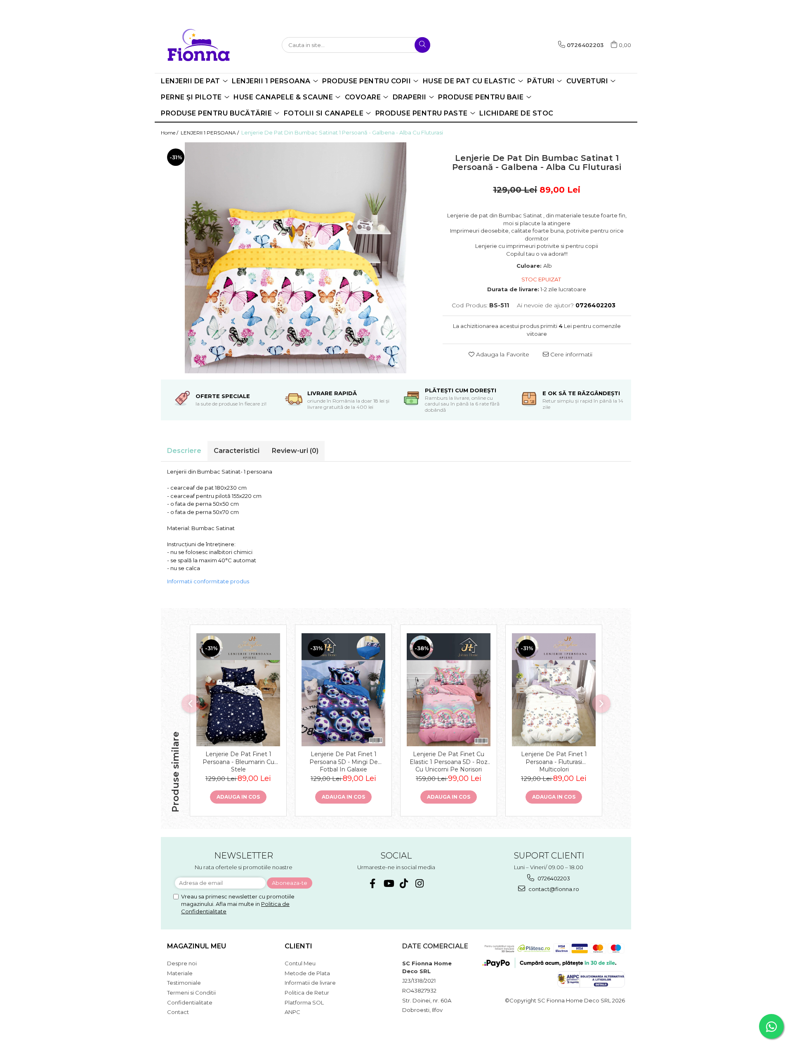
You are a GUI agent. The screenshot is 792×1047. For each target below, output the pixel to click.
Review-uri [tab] (295, 451)
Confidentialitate (189, 1002)
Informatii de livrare (310, 982)
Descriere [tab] (184, 451)
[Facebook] (372, 883)
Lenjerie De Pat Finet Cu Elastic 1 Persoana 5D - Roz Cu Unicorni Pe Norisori (449, 760)
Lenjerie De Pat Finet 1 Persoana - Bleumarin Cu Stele (238, 760)
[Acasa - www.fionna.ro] (204, 45)
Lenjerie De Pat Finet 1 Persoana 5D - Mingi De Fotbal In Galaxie (343, 760)
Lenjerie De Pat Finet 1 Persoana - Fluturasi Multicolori (554, 760)
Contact (178, 1012)
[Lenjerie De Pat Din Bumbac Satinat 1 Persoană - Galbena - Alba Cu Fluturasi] (295, 257)
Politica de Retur (307, 992)
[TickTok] (404, 883)
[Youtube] (388, 883)
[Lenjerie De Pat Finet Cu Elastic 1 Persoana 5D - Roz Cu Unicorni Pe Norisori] (448, 689)
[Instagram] (419, 883)
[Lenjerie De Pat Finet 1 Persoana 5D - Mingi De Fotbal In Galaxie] (343, 689)
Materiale (180, 973)
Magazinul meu (196, 946)
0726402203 (553, 878)
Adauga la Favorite (501, 354)
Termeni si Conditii (191, 992)
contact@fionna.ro (553, 889)
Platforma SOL (304, 1002)
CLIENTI (298, 946)
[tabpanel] (295, 257)
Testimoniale (184, 982)
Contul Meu (300, 963)
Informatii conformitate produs (208, 581)
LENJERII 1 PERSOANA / (210, 133)
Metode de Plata (307, 973)
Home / (170, 133)
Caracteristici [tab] (236, 451)
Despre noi (182, 963)
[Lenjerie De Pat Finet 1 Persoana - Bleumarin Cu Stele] (238, 689)
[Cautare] (422, 45)
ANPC (292, 1012)
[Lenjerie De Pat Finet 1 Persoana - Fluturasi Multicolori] (554, 689)
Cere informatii (570, 354)
